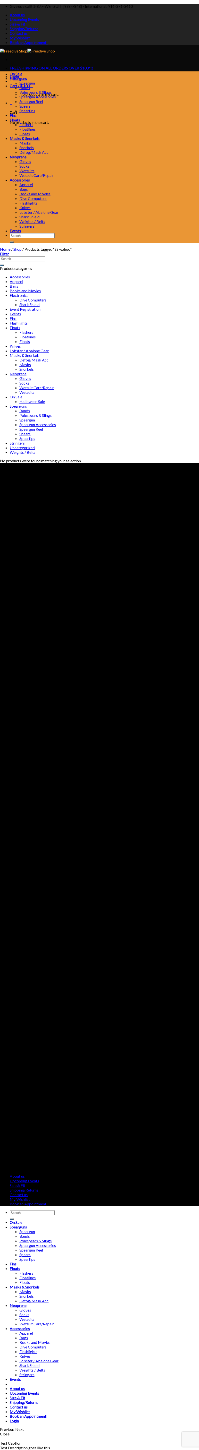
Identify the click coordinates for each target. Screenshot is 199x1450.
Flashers (26, 124)
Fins (13, 115)
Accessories (20, 180)
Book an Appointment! (29, 42)
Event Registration (25, 309)
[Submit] (12, 242)
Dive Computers (33, 198)
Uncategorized (22, 447)
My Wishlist (20, 37)
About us (17, 14)
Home (5, 249)
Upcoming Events (24, 19)
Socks (24, 166)
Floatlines (27, 129)
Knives (25, 207)
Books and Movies (34, 193)
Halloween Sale (32, 401)
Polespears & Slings (35, 92)
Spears (25, 106)
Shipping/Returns (24, 28)
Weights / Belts (32, 221)
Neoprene (18, 156)
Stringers (26, 226)
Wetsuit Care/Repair (36, 175)
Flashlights (28, 203)
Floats (15, 120)
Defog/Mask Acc (34, 152)
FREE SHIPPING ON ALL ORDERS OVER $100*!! (51, 68)
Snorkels (26, 147)
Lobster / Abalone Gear (38, 212)
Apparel (26, 184)
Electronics (19, 295)
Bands (24, 87)
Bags (23, 189)
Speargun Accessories (37, 96)
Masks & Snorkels (25, 138)
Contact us (19, 33)
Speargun (27, 83)
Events (15, 230)
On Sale (16, 73)
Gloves (25, 161)
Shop (17, 249)
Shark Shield (29, 216)
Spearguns (18, 78)
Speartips (27, 110)
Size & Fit (17, 24)
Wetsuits (26, 170)
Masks (25, 143)
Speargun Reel (31, 101)
